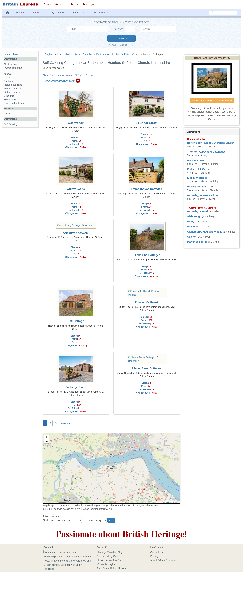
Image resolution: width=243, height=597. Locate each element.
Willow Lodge (76, 188)
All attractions (11, 64)
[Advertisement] (20, 173)
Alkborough (194, 216)
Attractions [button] (19, 12)
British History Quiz (107, 556)
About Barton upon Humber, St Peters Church (68, 75)
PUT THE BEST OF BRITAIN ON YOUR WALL (211, 100)
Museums (9, 95)
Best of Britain (100, 12)
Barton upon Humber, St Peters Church (118, 54)
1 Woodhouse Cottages (146, 188)
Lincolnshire (63, 54)
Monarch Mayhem (107, 564)
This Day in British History (111, 568)
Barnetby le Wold (197, 211)
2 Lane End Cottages (146, 255)
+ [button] (47, 437)
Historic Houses (12, 92)
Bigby (190, 221)
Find (45, 520)
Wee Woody (76, 122)
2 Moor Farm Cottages (146, 368)
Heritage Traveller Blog (109, 552)
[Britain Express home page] (20, 4)
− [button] (47, 441)
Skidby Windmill (197, 177)
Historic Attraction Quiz (110, 560)
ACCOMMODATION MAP (60, 80)
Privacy (154, 556)
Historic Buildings (13, 84)
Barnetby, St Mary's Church (203, 195)
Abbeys (8, 74)
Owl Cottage (75, 321)
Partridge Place (75, 387)
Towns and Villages (14, 103)
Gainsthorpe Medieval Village (204, 231)
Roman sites (10, 99)
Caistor (191, 236)
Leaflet (154, 502)
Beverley (192, 226)
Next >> (65, 423)
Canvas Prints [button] (79, 12)
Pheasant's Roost (146, 302)
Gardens (8, 81)
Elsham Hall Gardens (199, 169)
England (49, 54)
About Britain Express (162, 560)
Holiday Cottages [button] (55, 12)
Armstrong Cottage (75, 232)
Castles (8, 77)
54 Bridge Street (146, 122)
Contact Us (156, 552)
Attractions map (13, 67)
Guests (119, 29)
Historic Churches (83, 54)
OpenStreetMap (165, 502)
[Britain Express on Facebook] (60, 552)
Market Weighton (197, 242)
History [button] (36, 12)
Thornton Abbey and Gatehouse (206, 151)
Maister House (195, 160)
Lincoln (7, 113)
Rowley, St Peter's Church (202, 186)
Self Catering (10, 124)
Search (121, 38)
